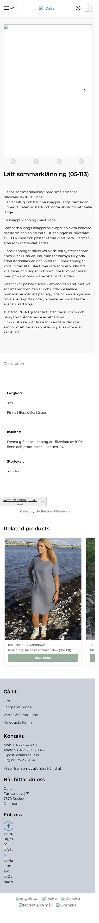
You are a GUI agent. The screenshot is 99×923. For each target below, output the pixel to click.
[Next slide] (84, 90)
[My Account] (78, 8)
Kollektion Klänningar (54, 511)
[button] (88, 8)
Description (14, 363)
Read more (43, 657)
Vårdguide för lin (18, 722)
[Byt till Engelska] (26, 898)
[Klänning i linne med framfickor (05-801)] (43, 589)
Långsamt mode (17, 707)
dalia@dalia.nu (28, 755)
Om (7, 701)
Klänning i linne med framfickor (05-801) (39, 650)
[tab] (48, 363)
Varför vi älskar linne (21, 715)
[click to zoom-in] (48, 90)
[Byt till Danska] (70, 898)
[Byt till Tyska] (49, 898)
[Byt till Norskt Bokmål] (35, 905)
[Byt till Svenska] (66, 905)
